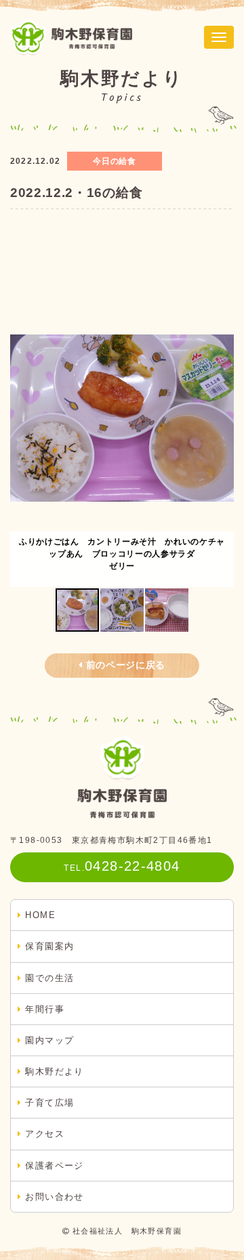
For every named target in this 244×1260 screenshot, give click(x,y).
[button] (221, 418)
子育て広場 (49, 1102)
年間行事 (44, 1009)
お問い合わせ (54, 1196)
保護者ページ (54, 1165)
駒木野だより (54, 1071)
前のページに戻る (125, 665)
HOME (40, 915)
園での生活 (49, 978)
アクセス (44, 1133)
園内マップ (49, 1040)
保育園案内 (49, 946)
